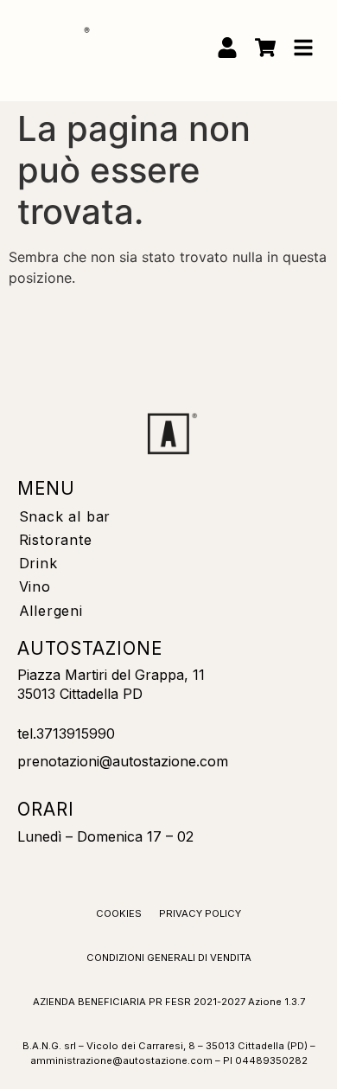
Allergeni (51, 610)
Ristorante (55, 539)
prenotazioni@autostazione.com (122, 761)
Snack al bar (65, 516)
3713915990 (75, 733)
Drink (38, 563)
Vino (35, 586)
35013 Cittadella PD (80, 693)
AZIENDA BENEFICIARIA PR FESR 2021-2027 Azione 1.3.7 (169, 1002)
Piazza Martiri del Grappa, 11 (111, 674)
